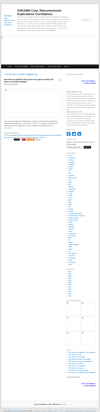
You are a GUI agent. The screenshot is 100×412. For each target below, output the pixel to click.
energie (71, 211)
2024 (70, 271)
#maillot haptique (40, 135)
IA (69, 240)
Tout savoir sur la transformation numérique (82, 372)
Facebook (69, 134)
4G (69, 251)
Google (71, 222)
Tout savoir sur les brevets (77, 357)
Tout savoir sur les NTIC (76, 363)
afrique (71, 242)
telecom (71, 187)
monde (71, 209)
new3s (70, 231)
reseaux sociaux (73, 218)
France (71, 155)
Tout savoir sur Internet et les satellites (80, 361)
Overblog (63, 404)
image (70, 193)
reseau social (73, 178)
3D (69, 207)
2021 (70, 278)
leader (70, 249)
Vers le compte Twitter (54, 66)
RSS (79, 134)
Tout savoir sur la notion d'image (79, 370)
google (71, 166)
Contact (66, 66)
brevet (70, 260)
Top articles (37, 411)
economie (72, 255)
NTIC (70, 200)
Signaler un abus (53, 411)
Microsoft (71, 227)
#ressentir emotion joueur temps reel (35, 137)
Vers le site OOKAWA (21, 66)
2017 (70, 287)
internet (71, 160)
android (71, 229)
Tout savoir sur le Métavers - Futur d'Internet (82, 352)
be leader (71, 175)
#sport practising (54, 135)
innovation (72, 162)
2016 (70, 289)
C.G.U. (61, 411)
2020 (70, 280)
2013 (70, 296)
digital (70, 169)
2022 (70, 276)
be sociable (72, 236)
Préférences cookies (90, 411)
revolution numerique (75, 213)
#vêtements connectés (18, 137)
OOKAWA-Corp (16, 411)
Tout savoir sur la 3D (75, 354)
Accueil (10, 66)
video (70, 198)
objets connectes (74, 244)
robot (70, 264)
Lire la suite (7, 128)
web (70, 180)
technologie (72, 258)
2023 (70, 274)
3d (69, 171)
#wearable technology (17, 135)
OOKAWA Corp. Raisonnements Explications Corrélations (39, 12)
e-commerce (72, 262)
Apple (70, 204)
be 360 (70, 195)
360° (70, 184)
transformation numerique (76, 215)
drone (70, 182)
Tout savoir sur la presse (76, 368)
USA (70, 173)
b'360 (70, 247)
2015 (70, 291)
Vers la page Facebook (38, 66)
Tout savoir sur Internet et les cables (80, 359)
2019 (70, 283)
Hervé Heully (72, 253)
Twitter (74, 134)
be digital (71, 164)
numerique (72, 189)
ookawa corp (72, 233)
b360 (70, 238)
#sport (47, 135)
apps (70, 202)
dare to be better (73, 220)
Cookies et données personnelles (74, 411)
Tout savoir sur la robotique (77, 366)
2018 (70, 285)
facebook (71, 191)
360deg (71, 224)
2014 (70, 294)
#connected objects (29, 135)
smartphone (72, 158)
